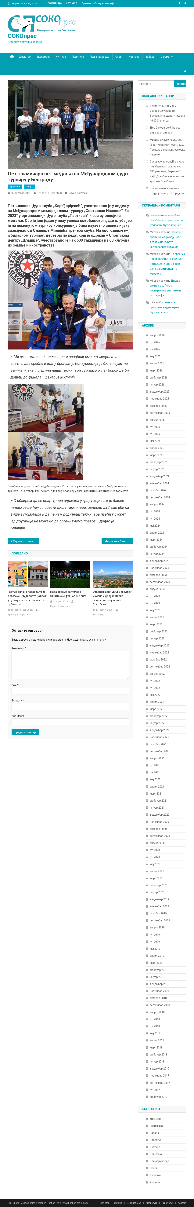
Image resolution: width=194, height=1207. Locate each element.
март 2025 (156, 455)
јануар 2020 (157, 892)
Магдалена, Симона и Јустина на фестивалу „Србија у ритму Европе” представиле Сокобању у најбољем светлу (119, 541)
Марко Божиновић (60, 606)
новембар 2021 (159, 737)
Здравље (155, 1139)
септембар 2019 (160, 920)
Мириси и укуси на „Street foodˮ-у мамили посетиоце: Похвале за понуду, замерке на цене (167, 147)
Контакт (182, 1203)
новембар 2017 (159, 1075)
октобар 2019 (158, 913)
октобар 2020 (158, 828)
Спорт (119, 56)
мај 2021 (155, 779)
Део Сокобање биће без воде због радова (165, 130)
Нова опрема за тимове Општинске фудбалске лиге (68, 594)
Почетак (104, 1203)
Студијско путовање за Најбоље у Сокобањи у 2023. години (26, 541)
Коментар (19, 648)
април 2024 (157, 532)
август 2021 (157, 758)
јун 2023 (155, 603)
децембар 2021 (159, 730)
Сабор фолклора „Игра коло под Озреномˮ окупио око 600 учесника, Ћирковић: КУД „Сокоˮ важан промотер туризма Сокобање (167, 171)
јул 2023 (155, 596)
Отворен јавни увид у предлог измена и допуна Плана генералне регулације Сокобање (112, 598)
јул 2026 (155, 342)
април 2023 (157, 617)
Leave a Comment (78, 193)
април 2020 (157, 871)
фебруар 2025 (158, 462)
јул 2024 (155, 511)
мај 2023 (155, 610)
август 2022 (157, 673)
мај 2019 (155, 948)
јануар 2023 (157, 638)
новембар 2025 (159, 398)
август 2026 (157, 335)
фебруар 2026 (158, 377)
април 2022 (157, 701)
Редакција (98, 614)
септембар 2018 (160, 1005)
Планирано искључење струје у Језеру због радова (167, 191)
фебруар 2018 (158, 1054)
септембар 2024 (160, 497)
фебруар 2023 (158, 631)
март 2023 (156, 624)
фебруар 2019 (158, 969)
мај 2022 (155, 694)
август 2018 (157, 1012)
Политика (78, 56)
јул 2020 (155, 849)
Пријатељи (167, 1203)
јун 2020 (155, 857)
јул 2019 (155, 934)
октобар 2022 (158, 659)
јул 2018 (155, 1019)
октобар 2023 (158, 574)
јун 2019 (155, 941)
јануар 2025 (157, 469)
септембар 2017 (160, 1082)
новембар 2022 (159, 652)
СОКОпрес (22, 35)
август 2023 (157, 589)
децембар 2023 (159, 560)
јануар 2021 (157, 807)
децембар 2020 (159, 814)
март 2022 (156, 709)
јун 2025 (155, 433)
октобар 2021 (158, 744)
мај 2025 (155, 440)
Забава (150, 56)
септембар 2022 (160, 666)
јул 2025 (155, 426)
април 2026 (157, 363)
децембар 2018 (159, 984)
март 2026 (156, 370)
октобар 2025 (158, 405)
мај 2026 (155, 356)
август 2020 (157, 842)
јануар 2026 (157, 384)
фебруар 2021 (158, 800)
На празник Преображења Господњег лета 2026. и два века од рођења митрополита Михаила (167, 263)
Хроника (134, 56)
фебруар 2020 (158, 885)
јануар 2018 (157, 1061)
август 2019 (157, 927)
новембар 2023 (159, 567)
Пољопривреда (99, 56)
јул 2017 (155, 1089)
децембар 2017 (159, 1068)
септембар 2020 (160, 835)
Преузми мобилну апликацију (98, 3)
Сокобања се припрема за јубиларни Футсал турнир (164, 307)
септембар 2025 (160, 412)
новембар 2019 (159, 906)
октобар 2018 (158, 998)
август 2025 (157, 419)
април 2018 (157, 1040)
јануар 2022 (157, 723)
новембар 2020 (159, 821)
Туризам (155, 1175)
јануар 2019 (157, 976)
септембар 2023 (160, 581)
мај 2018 (155, 1033)
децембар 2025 (159, 391)
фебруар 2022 (158, 716)
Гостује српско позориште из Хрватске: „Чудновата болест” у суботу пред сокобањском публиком (27, 598)
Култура (61, 56)
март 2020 (156, 878)
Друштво (25, 56)
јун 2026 (155, 349)
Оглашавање (134, 1203)
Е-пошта (18, 700)
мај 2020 (155, 864)
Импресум (151, 1203)
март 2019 (156, 962)
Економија (43, 56)
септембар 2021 (160, 751)
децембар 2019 (159, 899)
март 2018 (156, 1047)
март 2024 (156, 539)
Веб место (18, 715)
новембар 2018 (159, 991)
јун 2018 (155, 1026)
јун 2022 (155, 687)
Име (15, 685)
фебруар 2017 (158, 1096)
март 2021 (156, 793)
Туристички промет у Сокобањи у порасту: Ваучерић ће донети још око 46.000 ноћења (167, 113)
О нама (165, 56)
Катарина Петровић (49, 192)
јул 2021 (155, 765)
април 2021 (157, 786)
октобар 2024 (158, 490)
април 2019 (157, 955)
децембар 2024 (159, 476)
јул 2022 (155, 680)
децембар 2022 (159, 645)
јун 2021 (155, 772)
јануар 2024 (157, 553)
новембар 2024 (159, 483)
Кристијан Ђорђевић (19, 614)
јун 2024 (155, 518)
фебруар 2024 (158, 546)
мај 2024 (155, 525)
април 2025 (157, 448)
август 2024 (157, 504)
